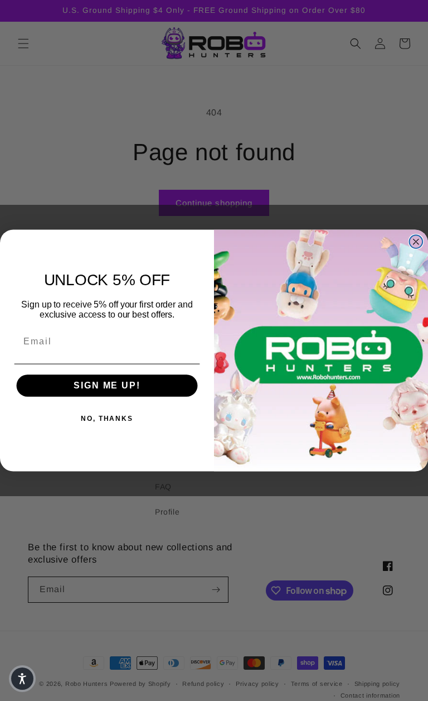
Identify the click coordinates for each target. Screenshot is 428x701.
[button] (22, 678)
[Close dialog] (416, 241)
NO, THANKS (107, 419)
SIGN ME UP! (107, 386)
